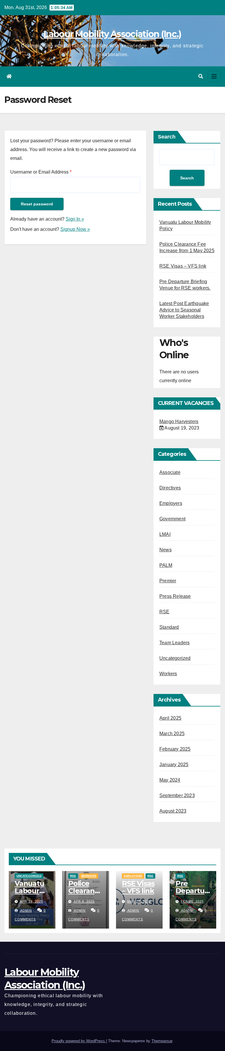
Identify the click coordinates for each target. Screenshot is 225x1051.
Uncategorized (175, 658)
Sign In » (75, 219)
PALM (165, 565)
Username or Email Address (40, 171)
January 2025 (173, 764)
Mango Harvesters (178, 421)
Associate (169, 472)
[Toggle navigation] (214, 76)
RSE (164, 611)
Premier (167, 580)
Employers (170, 503)
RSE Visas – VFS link (182, 266)
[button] (200, 76)
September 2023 (177, 795)
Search (166, 137)
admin (25, 910)
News (165, 549)
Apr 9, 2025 (84, 901)
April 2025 (170, 718)
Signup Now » (75, 229)
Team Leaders (174, 642)
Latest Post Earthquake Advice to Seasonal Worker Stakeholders (184, 310)
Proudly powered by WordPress (79, 1041)
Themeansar (161, 1041)
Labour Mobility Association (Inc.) (112, 34)
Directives (170, 487)
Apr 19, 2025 (31, 901)
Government (172, 518)
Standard (169, 627)
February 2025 (175, 749)
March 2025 (172, 733)
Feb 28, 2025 (192, 901)
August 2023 (172, 810)
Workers (168, 673)
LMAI (165, 534)
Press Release (175, 596)
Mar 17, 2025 (139, 901)
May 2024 (169, 780)
